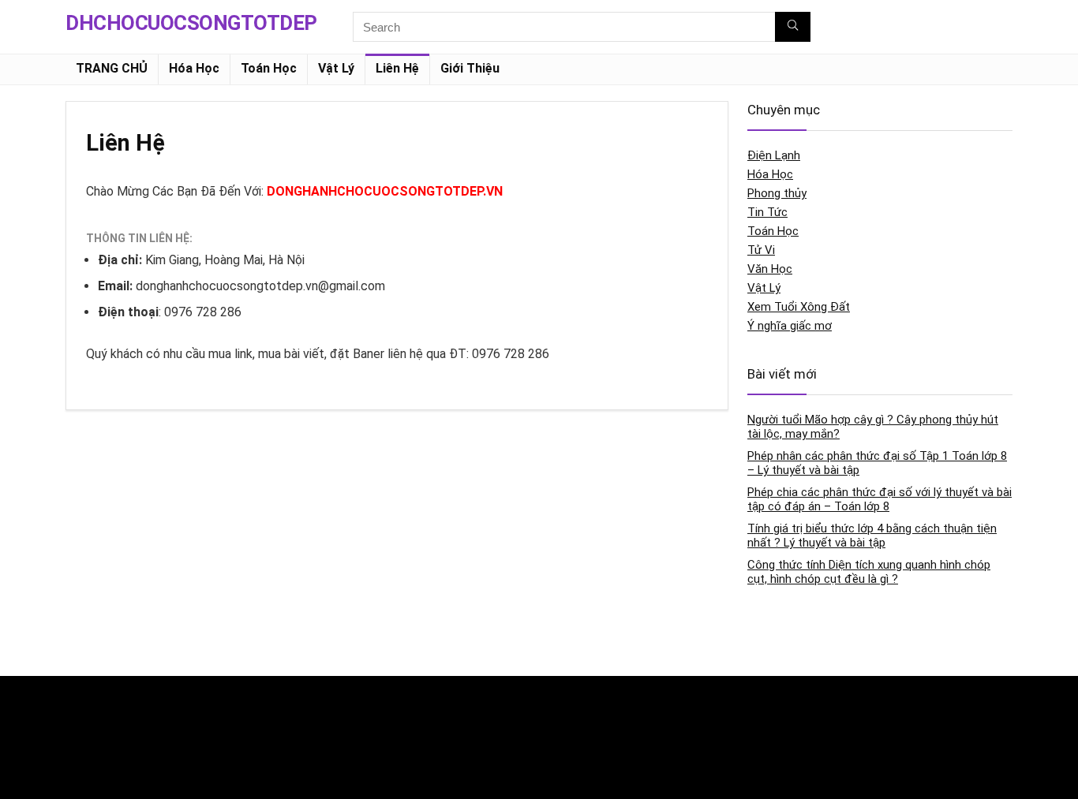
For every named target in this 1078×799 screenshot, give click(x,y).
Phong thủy (777, 193)
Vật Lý (336, 68)
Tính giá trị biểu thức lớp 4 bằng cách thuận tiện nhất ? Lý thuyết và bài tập (872, 535)
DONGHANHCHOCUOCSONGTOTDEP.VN (385, 191)
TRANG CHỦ (112, 68)
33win (729, 703)
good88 (409, 703)
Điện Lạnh (773, 155)
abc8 (402, 736)
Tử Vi (761, 250)
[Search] (792, 27)
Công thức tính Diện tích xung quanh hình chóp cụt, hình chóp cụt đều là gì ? (868, 572)
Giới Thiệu (470, 68)
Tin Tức (767, 212)
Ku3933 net (92, 736)
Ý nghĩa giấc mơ (789, 326)
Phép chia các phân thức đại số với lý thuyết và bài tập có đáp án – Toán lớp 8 (879, 499)
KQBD (79, 703)
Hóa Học (194, 68)
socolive (86, 769)
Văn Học (769, 269)
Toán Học (269, 68)
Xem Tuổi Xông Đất (798, 307)
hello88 (733, 736)
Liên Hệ (397, 68)
